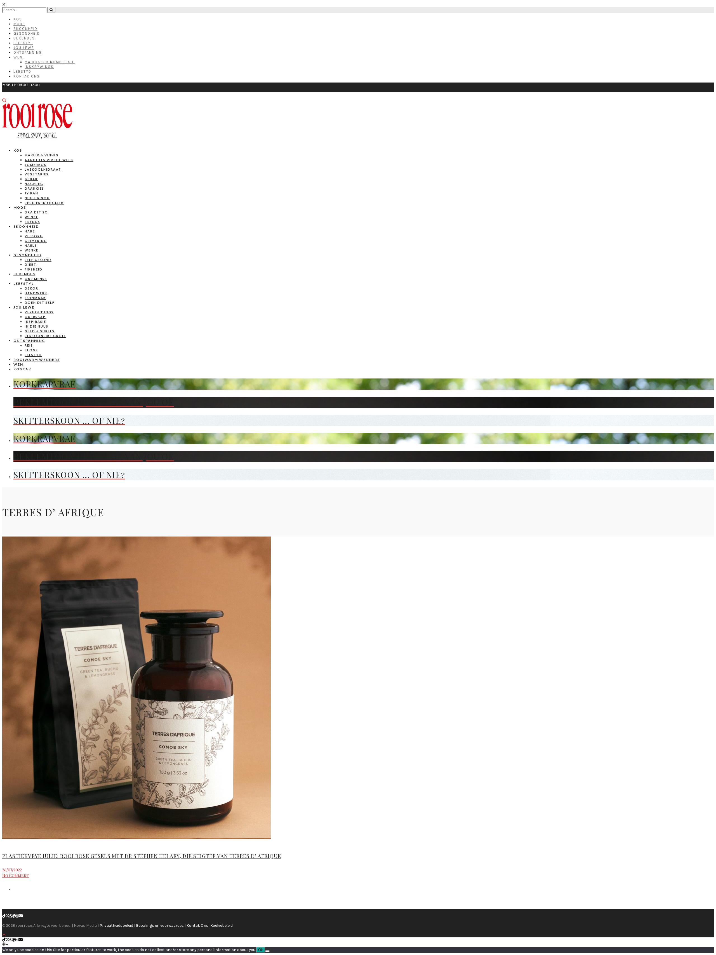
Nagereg (34, 183)
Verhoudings (39, 312)
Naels (31, 245)
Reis (29, 345)
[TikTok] (4, 916)
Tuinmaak (35, 298)
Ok (260, 950)
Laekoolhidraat (43, 169)
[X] (8, 916)
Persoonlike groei (45, 336)
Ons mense (36, 279)
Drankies (34, 188)
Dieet (30, 264)
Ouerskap (35, 317)
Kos (17, 19)
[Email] (21, 916)
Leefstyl (23, 43)
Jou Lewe (23, 48)
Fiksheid (34, 269)
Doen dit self (40, 302)
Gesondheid (26, 33)
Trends (32, 222)
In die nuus (36, 326)
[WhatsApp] (11, 916)
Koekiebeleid (221, 925)
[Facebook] (14, 916)
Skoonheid (25, 29)
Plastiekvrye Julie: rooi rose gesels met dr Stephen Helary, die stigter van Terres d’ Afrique (141, 856)
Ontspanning (27, 52)
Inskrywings (39, 67)
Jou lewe (23, 307)
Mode (19, 24)
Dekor (31, 288)
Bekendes (24, 38)
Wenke (31, 217)
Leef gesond (38, 260)
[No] (267, 951)
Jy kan (31, 193)
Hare (30, 231)
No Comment (15, 875)
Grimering (36, 241)
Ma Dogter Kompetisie (50, 62)
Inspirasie (35, 321)
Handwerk (36, 293)
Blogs (31, 350)
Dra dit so (36, 212)
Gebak (31, 179)
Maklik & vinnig (42, 155)
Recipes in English (44, 202)
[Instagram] (17, 916)
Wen (18, 57)
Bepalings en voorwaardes (160, 925)
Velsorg (34, 236)
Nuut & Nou (37, 198)
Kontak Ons (26, 76)
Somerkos (35, 164)
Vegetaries (37, 174)
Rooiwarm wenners (36, 359)
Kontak (22, 369)
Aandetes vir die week (49, 160)
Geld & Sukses (40, 331)
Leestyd (22, 71)
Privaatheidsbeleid (116, 925)
